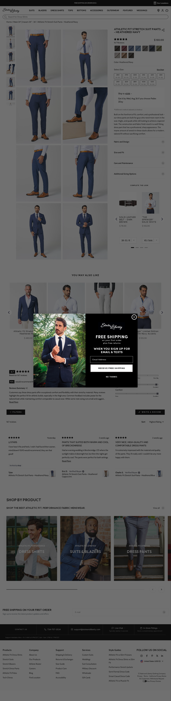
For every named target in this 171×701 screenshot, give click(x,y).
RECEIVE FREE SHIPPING (111, 368)
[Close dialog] (134, 317)
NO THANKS (111, 377)
